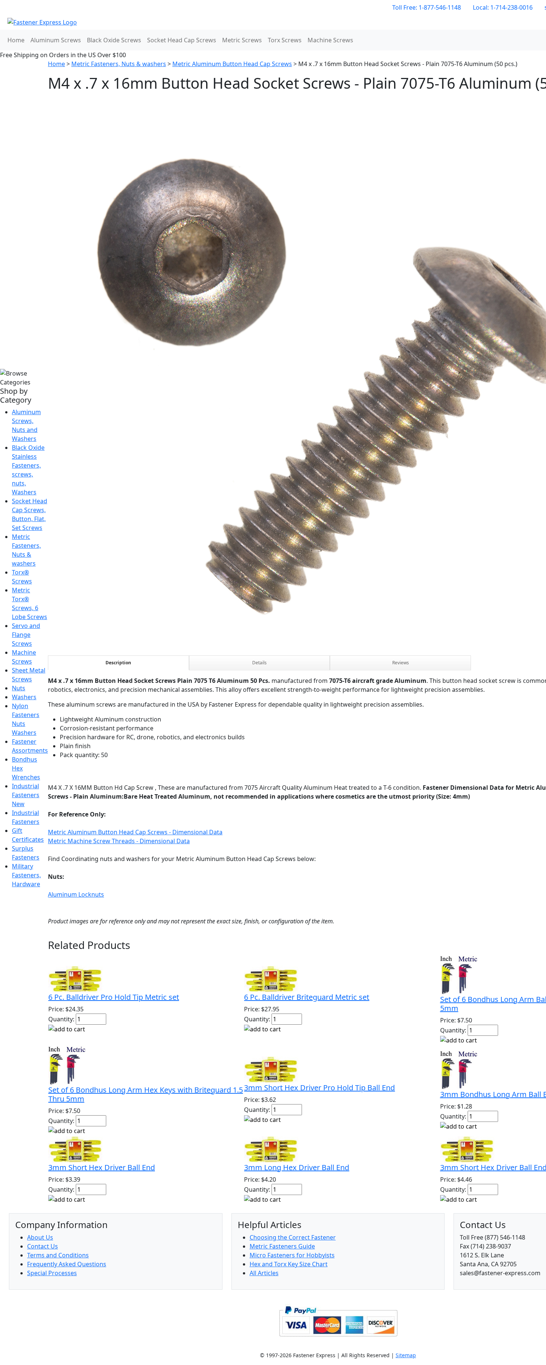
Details (259, 662)
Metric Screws (242, 40)
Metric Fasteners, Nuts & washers (118, 64)
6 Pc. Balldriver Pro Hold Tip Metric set (113, 997)
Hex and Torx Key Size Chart (289, 1264)
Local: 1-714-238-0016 (503, 7)
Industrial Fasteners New (25, 795)
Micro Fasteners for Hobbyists (292, 1255)
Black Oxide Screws (114, 40)
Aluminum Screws (55, 40)
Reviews (400, 662)
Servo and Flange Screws (26, 635)
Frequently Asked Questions (66, 1264)
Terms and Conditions (58, 1255)
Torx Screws (285, 40)
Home (16, 40)
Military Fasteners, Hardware (26, 875)
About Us (40, 1237)
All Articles (264, 1273)
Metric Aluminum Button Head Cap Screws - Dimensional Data (135, 832)
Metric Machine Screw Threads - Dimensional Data (119, 841)
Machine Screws (330, 40)
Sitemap (406, 1355)
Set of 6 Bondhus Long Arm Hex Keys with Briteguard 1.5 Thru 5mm (145, 1094)
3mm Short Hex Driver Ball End (101, 1167)
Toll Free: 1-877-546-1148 (426, 7)
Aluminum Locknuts (76, 894)
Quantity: (61, 1019)
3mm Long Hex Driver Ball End (296, 1167)
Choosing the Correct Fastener (293, 1237)
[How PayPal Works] (338, 1321)
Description (118, 662)
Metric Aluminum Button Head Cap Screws (232, 64)
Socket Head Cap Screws (181, 40)
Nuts (18, 688)
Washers (24, 697)
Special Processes (52, 1273)
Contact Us (42, 1246)
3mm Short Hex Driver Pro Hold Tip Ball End (319, 1088)
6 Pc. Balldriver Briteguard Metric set (306, 997)
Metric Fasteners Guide (282, 1246)
